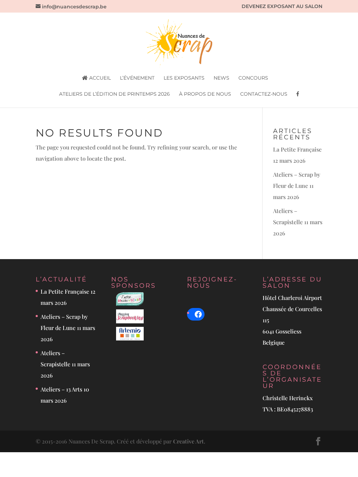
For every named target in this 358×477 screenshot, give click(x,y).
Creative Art (188, 441)
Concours (253, 78)
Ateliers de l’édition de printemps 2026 (114, 94)
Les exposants (184, 78)
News (221, 78)
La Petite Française (297, 149)
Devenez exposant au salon (282, 6)
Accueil (99, 78)
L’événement (137, 78)
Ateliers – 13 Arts (61, 389)
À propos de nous (205, 94)
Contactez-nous (263, 94)
